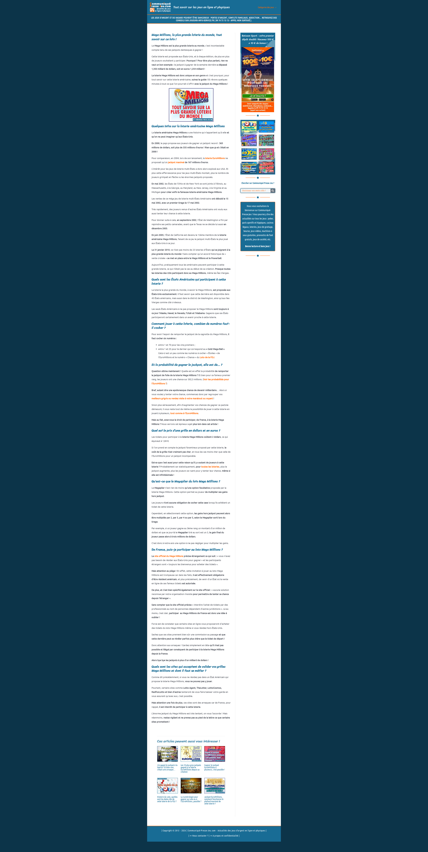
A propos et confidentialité (225, 835)
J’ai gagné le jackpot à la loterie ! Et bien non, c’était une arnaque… (167, 767)
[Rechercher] (273, 191)
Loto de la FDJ (207, 357)
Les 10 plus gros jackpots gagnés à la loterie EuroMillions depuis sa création (191, 768)
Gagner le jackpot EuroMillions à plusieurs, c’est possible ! (214, 767)
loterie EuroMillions (215, 158)
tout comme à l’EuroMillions (184, 413)
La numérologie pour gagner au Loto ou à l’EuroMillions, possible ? (191, 799)
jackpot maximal (176, 162)
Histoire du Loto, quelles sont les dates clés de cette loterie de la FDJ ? (167, 799)
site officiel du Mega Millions (168, 556)
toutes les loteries (210, 466)
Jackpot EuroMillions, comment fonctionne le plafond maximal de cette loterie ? (213, 800)
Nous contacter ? (200, 835)
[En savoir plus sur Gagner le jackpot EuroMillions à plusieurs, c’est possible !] (214, 753)
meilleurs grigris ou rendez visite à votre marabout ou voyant (182, 398)
